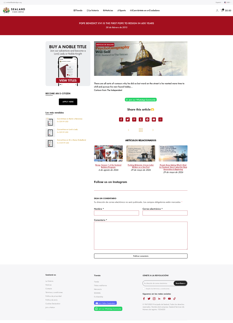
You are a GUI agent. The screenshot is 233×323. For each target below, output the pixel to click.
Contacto (49, 288)
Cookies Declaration (53, 303)
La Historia (49, 281)
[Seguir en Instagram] (154, 298)
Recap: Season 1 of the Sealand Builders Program (108, 166)
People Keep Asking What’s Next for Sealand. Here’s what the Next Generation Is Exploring (173, 167)
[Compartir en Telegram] (147, 119)
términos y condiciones (161, 289)
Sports (122, 10)
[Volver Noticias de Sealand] (141, 130)
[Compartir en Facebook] (121, 119)
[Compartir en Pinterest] (134, 119)
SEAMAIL (97, 293)
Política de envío (52, 300)
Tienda (79, 10)
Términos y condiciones (54, 292)
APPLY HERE (68, 101)
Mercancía (98, 289)
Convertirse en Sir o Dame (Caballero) (71, 140)
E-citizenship (98, 296)
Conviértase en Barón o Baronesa (69, 119)
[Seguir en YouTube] (169, 298)
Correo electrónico (153, 208)
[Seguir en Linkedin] (159, 298)
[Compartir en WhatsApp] (160, 119)
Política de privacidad (53, 296)
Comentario (100, 220)
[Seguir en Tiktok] (174, 298)
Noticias (109, 10)
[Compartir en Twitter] (128, 119)
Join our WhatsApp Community (141, 99)
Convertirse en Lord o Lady (67, 129)
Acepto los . (158, 289)
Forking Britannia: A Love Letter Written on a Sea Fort (141, 166)
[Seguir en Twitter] (149, 298)
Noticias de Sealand (105, 44)
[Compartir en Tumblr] (141, 119)
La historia (94, 10)
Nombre (99, 208)
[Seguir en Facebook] (144, 298)
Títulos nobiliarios (100, 285)
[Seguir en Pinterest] (164, 298)
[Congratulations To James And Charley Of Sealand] (153, 130)
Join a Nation (50, 307)
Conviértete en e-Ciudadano (146, 10)
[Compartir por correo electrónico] (154, 119)
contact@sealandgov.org (14, 2)
